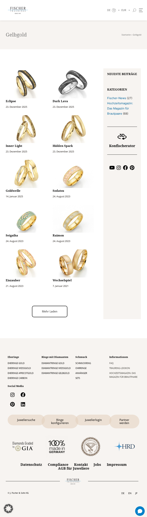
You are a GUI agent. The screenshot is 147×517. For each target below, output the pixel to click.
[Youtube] (112, 167)
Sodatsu (58, 191)
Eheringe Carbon (17, 378)
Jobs (97, 465)
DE (122, 493)
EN (129, 493)
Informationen (118, 357)
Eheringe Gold (16, 363)
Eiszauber (13, 280)
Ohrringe (81, 368)
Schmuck (81, 357)
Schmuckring (83, 363)
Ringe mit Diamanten (55, 357)
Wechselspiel (62, 280)
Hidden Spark (63, 146)
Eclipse (11, 101)
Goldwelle (13, 191)
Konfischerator (122, 146)
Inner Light (14, 146)
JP (136, 493)
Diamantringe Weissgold (56, 368)
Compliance (58, 465)
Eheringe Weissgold (19, 368)
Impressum (117, 465)
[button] (49, 311)
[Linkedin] (23, 404)
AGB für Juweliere (73, 468)
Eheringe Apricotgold (20, 373)
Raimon (58, 235)
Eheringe (13, 357)
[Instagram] (118, 167)
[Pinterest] (132, 167)
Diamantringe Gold (53, 363)
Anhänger (81, 373)
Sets (77, 378)
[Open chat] (140, 511)
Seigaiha (12, 235)
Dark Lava (60, 101)
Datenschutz (31, 465)
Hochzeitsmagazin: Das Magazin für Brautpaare (120, 108)
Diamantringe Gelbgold (55, 373)
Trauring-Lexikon (119, 368)
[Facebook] (125, 167)
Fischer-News (116, 98)
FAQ (111, 363)
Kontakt (81, 465)
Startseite (126, 35)
